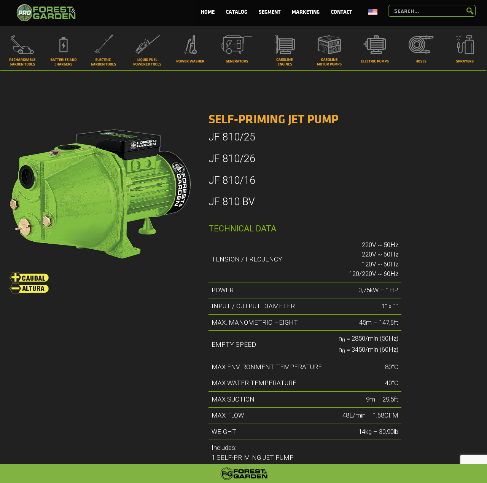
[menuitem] (207, 12)
